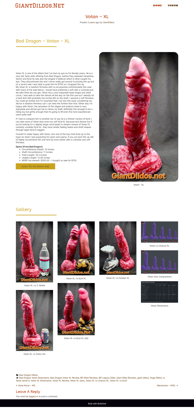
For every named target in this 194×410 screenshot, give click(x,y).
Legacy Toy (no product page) (35, 166)
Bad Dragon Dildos (28, 375)
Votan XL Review (61, 380)
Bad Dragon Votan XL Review (64, 377)
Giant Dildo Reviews (126, 377)
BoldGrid (102, 403)
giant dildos (143, 377)
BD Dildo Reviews (89, 377)
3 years (91, 22)
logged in (33, 396)
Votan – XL (97, 16)
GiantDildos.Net (39, 6)
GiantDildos (108, 22)
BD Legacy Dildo (107, 377)
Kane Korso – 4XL (26, 385)
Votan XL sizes (77, 380)
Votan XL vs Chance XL (97, 380)
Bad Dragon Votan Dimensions (34, 377)
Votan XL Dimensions (41, 380)
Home (157, 5)
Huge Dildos (156, 377)
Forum (173, 5)
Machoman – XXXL (167, 385)
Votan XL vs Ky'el (118, 380)
